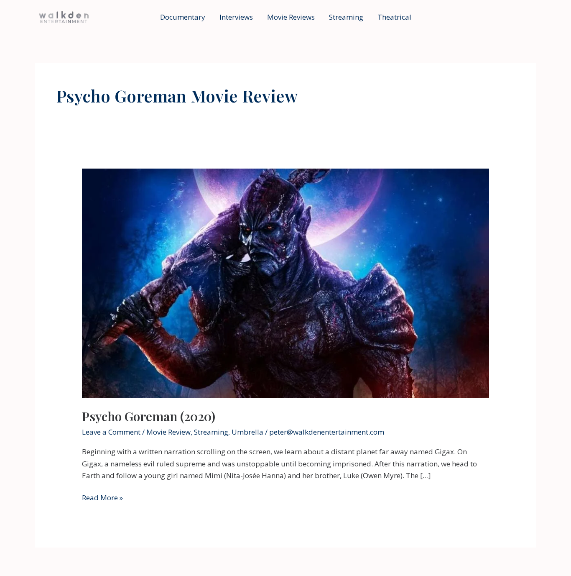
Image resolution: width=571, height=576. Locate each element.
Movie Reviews (291, 17)
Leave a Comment (111, 432)
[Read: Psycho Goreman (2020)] (285, 282)
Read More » (102, 498)
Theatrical (394, 17)
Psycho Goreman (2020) (148, 416)
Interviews (236, 17)
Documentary (182, 17)
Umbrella (247, 432)
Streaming (346, 17)
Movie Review (168, 432)
